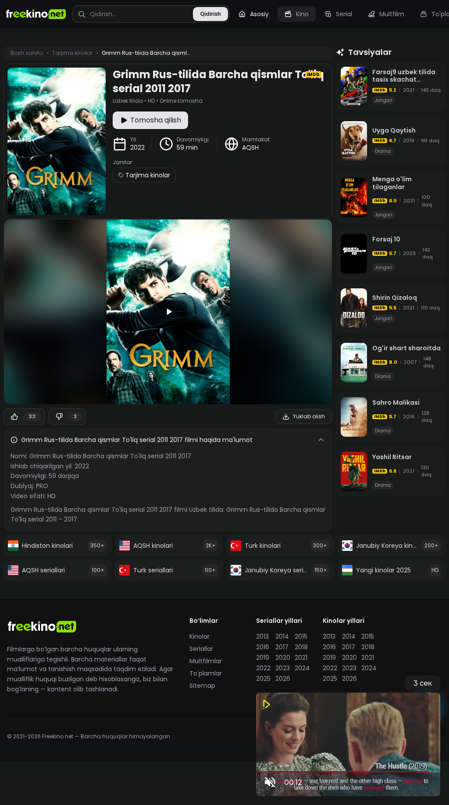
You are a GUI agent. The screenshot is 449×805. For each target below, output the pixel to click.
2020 (282, 657)
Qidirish (210, 14)
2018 (301, 647)
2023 (282, 668)
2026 (282, 678)
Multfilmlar (205, 661)
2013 (262, 636)
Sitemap (202, 685)
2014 (282, 636)
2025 (263, 678)
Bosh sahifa (27, 53)
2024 (302, 668)
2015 (301, 636)
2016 (262, 647)
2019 (262, 657)
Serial (344, 14)
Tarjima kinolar (147, 175)
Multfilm (391, 14)
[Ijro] (168, 312)
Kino (302, 14)
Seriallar (201, 648)
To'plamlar (205, 673)
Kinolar (199, 636)
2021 (301, 657)
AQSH (250, 147)
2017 (282, 647)
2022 (137, 147)
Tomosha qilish (155, 120)
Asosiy (259, 14)
